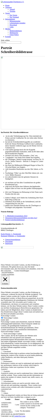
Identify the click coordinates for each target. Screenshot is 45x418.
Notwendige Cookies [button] (8, 316)
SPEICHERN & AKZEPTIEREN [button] (13, 414)
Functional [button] (4, 349)
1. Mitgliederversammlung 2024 (16, 216)
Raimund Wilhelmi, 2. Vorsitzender (13, 236)
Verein (7, 13)
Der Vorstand (14, 17)
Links (12, 27)
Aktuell (12, 9)
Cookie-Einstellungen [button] (21, 271)
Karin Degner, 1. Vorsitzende (11, 234)
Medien (7, 29)
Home (7, 5)
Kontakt (8, 37)
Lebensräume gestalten (17, 23)
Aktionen (8, 7)
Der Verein (13, 15)
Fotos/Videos (14, 35)
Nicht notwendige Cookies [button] (10, 331)
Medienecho (14, 33)
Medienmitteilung (16, 31)
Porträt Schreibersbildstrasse (15, 220)
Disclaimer (9, 241)
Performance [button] (5, 359)
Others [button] (3, 391)
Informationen (10, 19)
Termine (12, 11)
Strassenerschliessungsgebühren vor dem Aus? (21, 218)
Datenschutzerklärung (12, 239)
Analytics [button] (4, 369)
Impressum (9, 243)
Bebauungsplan (15, 21)
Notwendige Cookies (10, 318)
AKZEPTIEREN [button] (7, 273)
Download (13, 25)
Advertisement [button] (6, 379)
